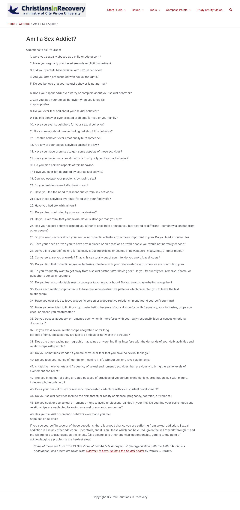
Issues (136, 10)
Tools (153, 10)
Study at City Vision (210, 10)
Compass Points (177, 10)
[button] (124, 10)
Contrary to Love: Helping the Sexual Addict (115, 451)
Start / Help (114, 10)
